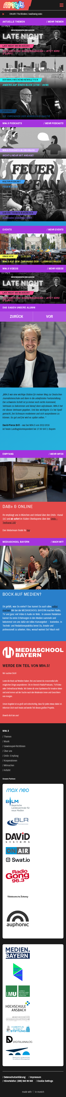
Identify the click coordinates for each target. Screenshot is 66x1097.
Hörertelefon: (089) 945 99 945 (18, 1081)
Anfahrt (7, 770)
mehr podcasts (54, 123)
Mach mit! (57, 541)
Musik (6, 741)
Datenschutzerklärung (14, 1077)
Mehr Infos (56, 454)
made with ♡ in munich (33, 1092)
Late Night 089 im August (16, 46)
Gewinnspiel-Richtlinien (14, 746)
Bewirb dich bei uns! (11, 715)
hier (28, 530)
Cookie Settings (45, 1081)
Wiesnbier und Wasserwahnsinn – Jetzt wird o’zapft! (31, 52)
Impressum (35, 1077)
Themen (7, 736)
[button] (16, 316)
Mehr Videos (56, 268)
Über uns (8, 751)
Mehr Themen (55, 21)
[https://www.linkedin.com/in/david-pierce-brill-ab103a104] (33, 355)
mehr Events (55, 229)
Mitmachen (9, 765)
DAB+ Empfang (11, 755)
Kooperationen (10, 760)
